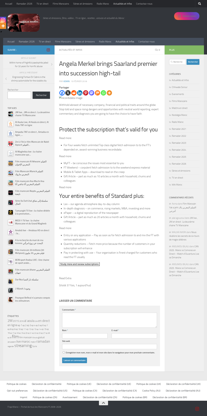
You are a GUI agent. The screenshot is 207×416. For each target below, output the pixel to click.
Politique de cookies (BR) (135, 397)
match (33, 342)
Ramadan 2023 (179, 143)
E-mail (115, 330)
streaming (23, 345)
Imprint (23, 397)
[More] (109, 93)
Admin (66, 81)
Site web (66, 341)
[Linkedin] (79, 93)
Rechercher (13, 89)
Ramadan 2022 (179, 136)
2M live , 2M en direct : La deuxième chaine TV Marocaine (183, 222)
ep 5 (37, 325)
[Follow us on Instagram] (48, 50)
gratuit (41, 337)
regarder (11, 346)
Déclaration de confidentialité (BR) (170, 397)
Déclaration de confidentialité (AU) (183, 390)
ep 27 (43, 333)
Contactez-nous (144, 3)
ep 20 (25, 333)
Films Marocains (61, 3)
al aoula (29, 321)
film (15, 336)
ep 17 (12, 333)
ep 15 (44, 329)
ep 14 (39, 329)
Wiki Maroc (177, 184)
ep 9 (13, 329)
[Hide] (1, 32)
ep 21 (30, 333)
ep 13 (34, 329)
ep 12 (28, 329)
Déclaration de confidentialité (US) (50, 390)
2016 (21, 321)
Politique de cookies (16, 384)
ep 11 (23, 329)
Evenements (178, 94)
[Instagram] (3, 20)
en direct (44, 321)
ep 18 (16, 333)
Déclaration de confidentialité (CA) (120, 390)
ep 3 (29, 325)
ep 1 (20, 325)
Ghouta (35, 338)
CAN (36, 321)
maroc (25, 341)
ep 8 (9, 329)
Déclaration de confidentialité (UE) (114, 384)
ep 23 (38, 333)
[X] (68, 93)
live (18, 341)
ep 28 (48, 333)
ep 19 (21, 333)
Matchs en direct (179, 108)
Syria (34, 346)
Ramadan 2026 (24, 3)
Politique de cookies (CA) (85, 390)
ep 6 (42, 325)
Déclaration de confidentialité (46, 384)
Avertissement (70, 397)
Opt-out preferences (17, 390)
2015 (16, 320)
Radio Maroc (103, 3)
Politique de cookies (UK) (148, 384)
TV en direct (42, 3)
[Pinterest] (85, 93)
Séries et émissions (82, 3)
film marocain (25, 337)
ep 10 (18, 329)
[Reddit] (74, 93)
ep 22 (34, 333)
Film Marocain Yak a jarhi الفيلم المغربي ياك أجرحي (182, 207)
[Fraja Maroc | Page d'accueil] (24, 23)
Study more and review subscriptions (79, 264)
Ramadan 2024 (179, 150)
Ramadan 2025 (179, 156)
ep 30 (10, 338)
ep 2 (24, 325)
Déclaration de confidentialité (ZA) (100, 397)
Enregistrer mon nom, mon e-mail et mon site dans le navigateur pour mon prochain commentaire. (110, 352)
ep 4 (33, 325)
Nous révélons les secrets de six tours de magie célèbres (184, 236)
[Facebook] (62, 93)
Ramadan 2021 (179, 129)
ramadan (43, 341)
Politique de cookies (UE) (79, 384)
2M (10, 321)
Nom (65, 330)
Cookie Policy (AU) (151, 390)
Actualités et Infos (122, 3)
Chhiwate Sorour (179, 87)
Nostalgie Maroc (179, 115)
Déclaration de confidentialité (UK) (183, 384)
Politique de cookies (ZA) (45, 397)
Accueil (8, 3)
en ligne (12, 325)
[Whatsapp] (103, 93)
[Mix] (97, 93)
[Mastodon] (91, 93)
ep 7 (46, 325)
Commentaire (69, 310)
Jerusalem (12, 342)
